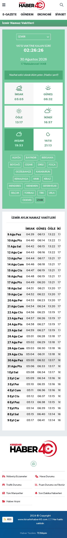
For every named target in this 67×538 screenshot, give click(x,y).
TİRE (41, 193)
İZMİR (40, 200)
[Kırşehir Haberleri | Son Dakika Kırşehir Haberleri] (32, 5)
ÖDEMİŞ (27, 200)
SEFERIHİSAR (50, 186)
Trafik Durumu (13, 485)
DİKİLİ (41, 164)
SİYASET (60, 14)
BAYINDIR (31, 157)
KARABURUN (43, 171)
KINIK (36, 179)
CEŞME (29, 164)
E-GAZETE (9, 14)
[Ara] (61, 5)
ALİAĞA (16, 157)
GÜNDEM (27, 14)
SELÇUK (15, 193)
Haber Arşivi (13, 501)
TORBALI (29, 193)
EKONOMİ (44, 14)
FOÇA (52, 164)
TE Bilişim (42, 533)
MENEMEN (32, 186)
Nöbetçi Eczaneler (17, 476)
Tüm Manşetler (14, 493)
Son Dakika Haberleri (50, 493)
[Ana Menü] (3, 5)
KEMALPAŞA (21, 179)
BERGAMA (47, 157)
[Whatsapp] (33, 464)
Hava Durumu (47, 476)
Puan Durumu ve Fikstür (52, 485)
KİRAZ (47, 179)
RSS (9, 519)
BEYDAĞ (15, 164)
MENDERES (15, 186)
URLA (52, 193)
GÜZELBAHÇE (23, 171)
